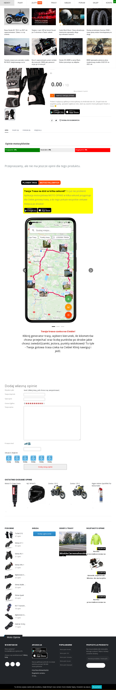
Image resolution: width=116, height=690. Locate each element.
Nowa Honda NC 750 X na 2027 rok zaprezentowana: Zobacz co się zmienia (15, 32)
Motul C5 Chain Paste (13, 483)
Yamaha (7, 58)
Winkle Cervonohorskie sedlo (73, 555)
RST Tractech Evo (20, 606)
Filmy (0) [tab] (15, 130)
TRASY (54, 3)
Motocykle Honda (65, 649)
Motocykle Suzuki (65, 661)
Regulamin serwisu (38, 673)
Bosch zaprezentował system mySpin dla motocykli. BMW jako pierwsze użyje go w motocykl (44, 62)
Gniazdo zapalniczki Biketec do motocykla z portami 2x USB (96, 578)
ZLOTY (37, 3)
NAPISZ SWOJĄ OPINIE (65, 95)
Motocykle (35, 58)
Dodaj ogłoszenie (44, 534)
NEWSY (7, 3)
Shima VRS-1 (19, 565)
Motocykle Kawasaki (66, 665)
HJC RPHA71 (31, 483)
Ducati (34, 28)
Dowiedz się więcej (83, 687)
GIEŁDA (67, 3)
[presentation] (8, 84)
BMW (88, 58)
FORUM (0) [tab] (26, 130)
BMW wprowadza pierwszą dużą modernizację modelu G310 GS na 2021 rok (98, 62)
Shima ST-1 (19, 543)
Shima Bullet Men (20, 585)
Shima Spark (19, 595)
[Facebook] (52, 120)
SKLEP (95, 3)
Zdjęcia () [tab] (37, 130)
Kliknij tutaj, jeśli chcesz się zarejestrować (43, 390)
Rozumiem (97, 687)
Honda (6, 28)
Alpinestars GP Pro (20, 615)
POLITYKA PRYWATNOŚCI (40, 670)
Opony (89, 28)
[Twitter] (56, 120)
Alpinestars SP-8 (20, 575)
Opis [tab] (6, 130)
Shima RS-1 (19, 554)
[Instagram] (18, 664)
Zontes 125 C (53, 483)
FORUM (82, 3)
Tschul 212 (19, 533)
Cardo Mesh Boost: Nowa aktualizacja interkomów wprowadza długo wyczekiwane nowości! (71, 32)
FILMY (20, 3)
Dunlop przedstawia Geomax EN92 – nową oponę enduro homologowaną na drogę (99, 32)
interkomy (62, 28)
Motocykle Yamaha (66, 657)
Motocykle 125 (64, 653)
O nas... (34, 676)
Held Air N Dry (20, 624)
